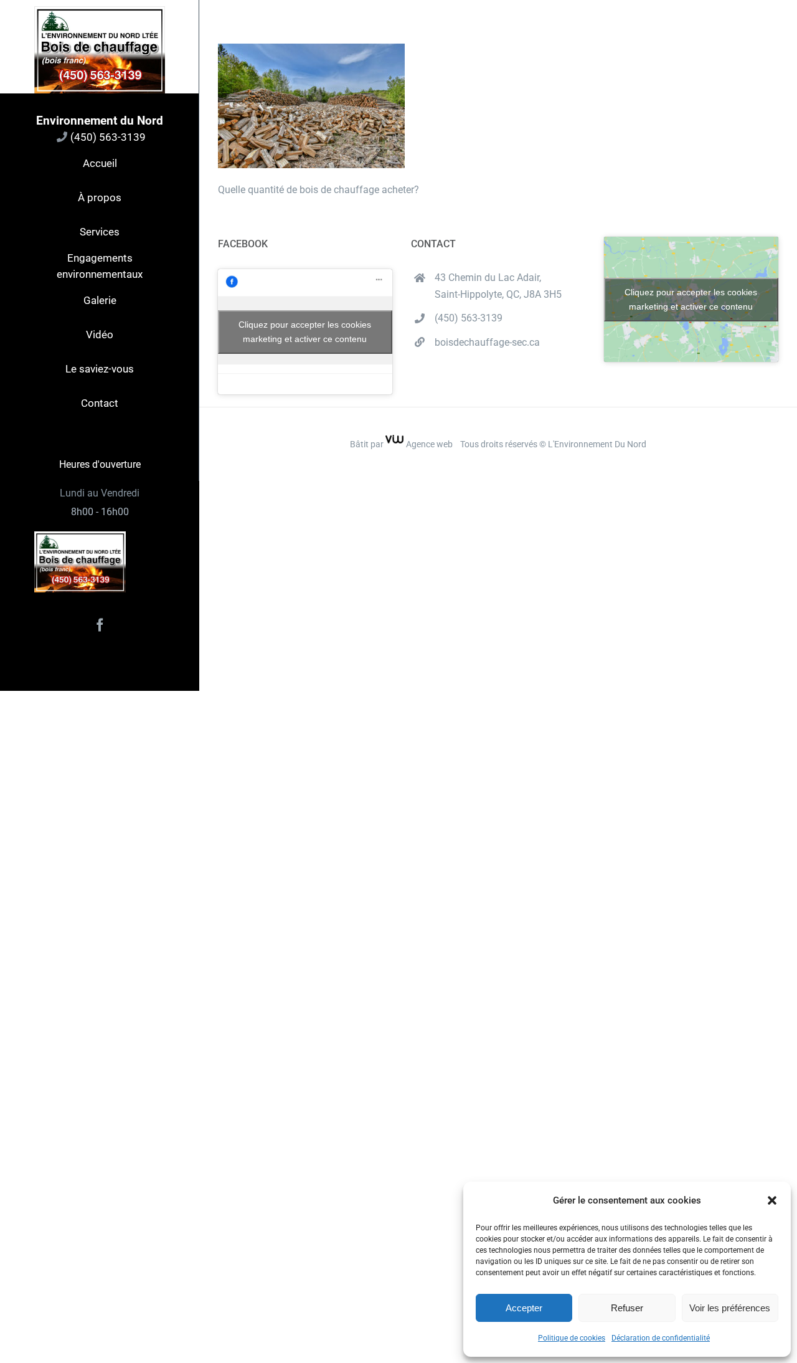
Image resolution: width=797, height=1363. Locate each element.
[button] (772, 1200)
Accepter (524, 1308)
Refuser (627, 1308)
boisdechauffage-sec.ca (487, 342)
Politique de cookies (571, 1338)
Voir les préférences (729, 1308)
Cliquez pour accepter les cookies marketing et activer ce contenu (304, 332)
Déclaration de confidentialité (660, 1338)
